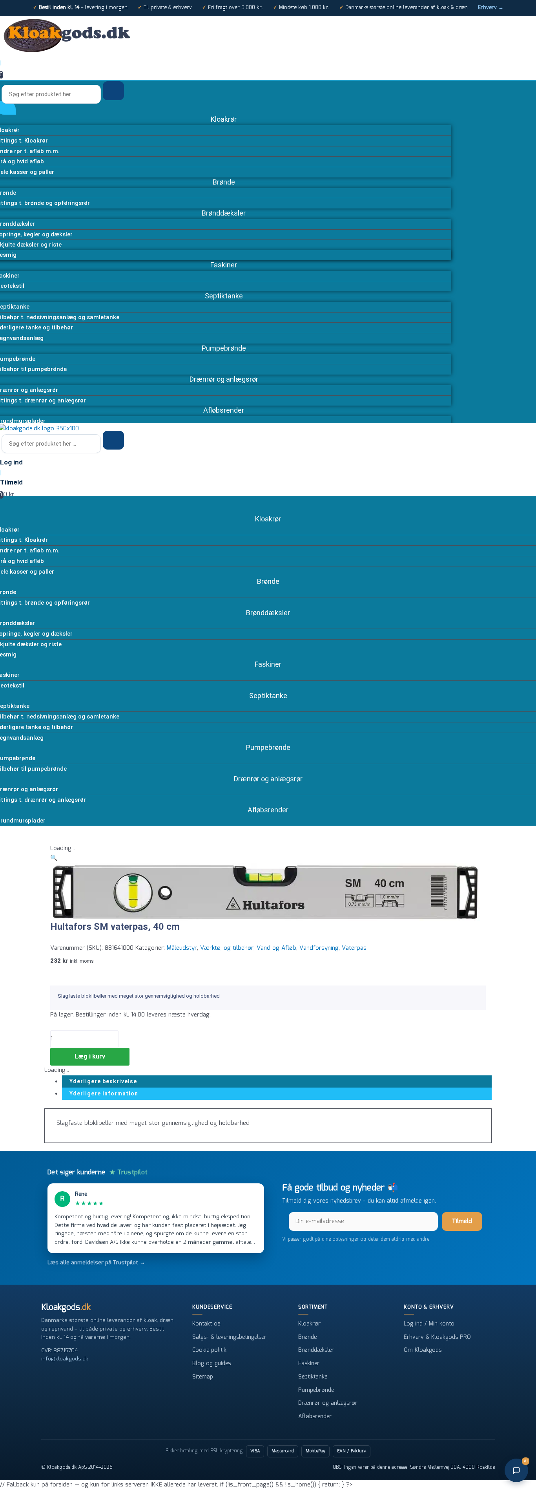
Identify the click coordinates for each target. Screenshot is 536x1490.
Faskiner (308, 1363)
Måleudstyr (182, 948)
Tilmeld (462, 1221)
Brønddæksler (316, 1350)
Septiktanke (312, 1377)
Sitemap (202, 1377)
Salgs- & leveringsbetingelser (229, 1337)
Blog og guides (211, 1363)
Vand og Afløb (276, 948)
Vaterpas (354, 948)
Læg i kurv (90, 1056)
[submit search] (113, 90)
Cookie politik (209, 1350)
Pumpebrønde (316, 1390)
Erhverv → (490, 7)
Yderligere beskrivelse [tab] (103, 1081)
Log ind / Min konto (429, 1324)
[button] (54, 858)
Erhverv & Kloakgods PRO (437, 1337)
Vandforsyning (319, 948)
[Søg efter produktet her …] (52, 94)
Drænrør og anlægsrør (327, 1403)
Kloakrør (309, 1324)
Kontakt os (206, 1324)
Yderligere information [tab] (103, 1093)
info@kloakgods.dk (64, 1359)
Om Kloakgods (422, 1350)
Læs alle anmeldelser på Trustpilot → (96, 1262)
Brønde (307, 1337)
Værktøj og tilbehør (226, 948)
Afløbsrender (315, 1416)
